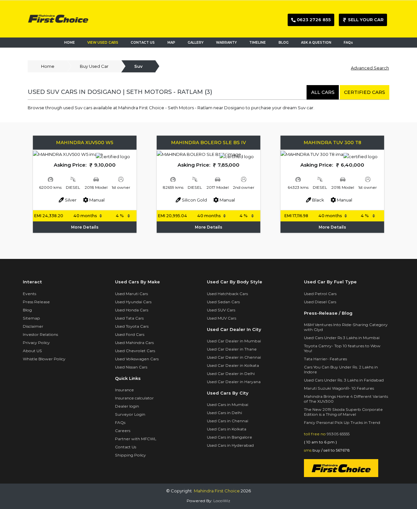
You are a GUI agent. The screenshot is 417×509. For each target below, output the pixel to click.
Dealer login (127, 406)
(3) (208, 92)
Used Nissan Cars (131, 367)
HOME (69, 42)
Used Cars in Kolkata (226, 429)
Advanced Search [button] (370, 67)
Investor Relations (40, 334)
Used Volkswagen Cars (137, 358)
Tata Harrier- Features (325, 358)
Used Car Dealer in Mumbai (234, 340)
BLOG (284, 42)
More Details (84, 227)
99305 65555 (338, 433)
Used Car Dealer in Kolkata (233, 365)
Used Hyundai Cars (133, 301)
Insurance (124, 389)
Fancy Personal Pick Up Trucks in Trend (342, 422)
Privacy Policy (36, 342)
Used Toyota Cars (132, 326)
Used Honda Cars (131, 309)
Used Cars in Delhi (224, 412)
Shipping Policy (130, 455)
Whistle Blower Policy (44, 358)
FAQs (348, 42)
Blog (27, 309)
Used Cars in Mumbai (227, 404)
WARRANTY (226, 42)
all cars (323, 92)
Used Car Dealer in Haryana (234, 381)
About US (32, 350)
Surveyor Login (130, 414)
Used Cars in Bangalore (229, 437)
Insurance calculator (134, 398)
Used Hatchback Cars (227, 293)
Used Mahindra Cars (134, 342)
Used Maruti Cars (131, 293)
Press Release (36, 301)
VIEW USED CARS (102, 42)
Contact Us (125, 446)
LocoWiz (221, 500)
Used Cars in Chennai (227, 420)
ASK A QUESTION (316, 42)
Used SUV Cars (221, 309)
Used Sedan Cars (223, 301)
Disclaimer (33, 326)
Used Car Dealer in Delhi (231, 373)
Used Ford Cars (129, 334)
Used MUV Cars (221, 318)
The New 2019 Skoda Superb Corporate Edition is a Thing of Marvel (343, 412)
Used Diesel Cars (320, 301)
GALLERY (196, 42)
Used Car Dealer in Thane (232, 349)
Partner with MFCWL (135, 438)
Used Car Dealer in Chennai (234, 357)
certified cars (364, 92)
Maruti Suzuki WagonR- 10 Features (339, 388)
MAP (172, 42)
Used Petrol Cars (320, 293)
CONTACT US (143, 42)
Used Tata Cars (129, 318)
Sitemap (31, 318)
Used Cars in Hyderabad (230, 445)
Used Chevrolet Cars (135, 350)
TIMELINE (257, 42)
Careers (122, 430)
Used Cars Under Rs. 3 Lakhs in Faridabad (344, 380)
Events (29, 293)
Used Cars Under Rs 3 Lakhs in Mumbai (342, 337)
